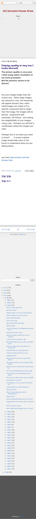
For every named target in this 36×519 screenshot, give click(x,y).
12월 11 (9, 443)
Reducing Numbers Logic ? (14, 332)
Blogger (21, 516)
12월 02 (9, 466)
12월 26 (9, 417)
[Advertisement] (18, 38)
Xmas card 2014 (11, 389)
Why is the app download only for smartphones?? (16, 392)
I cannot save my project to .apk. (16, 339)
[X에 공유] (29, 171)
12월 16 (9, 430)
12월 (6, 298)
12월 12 (9, 440)
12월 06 (9, 456)
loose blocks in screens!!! (14, 380)
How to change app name (14, 307)
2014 (5, 295)
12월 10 (9, 445)
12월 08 (9, 450)
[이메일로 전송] (26, 171)
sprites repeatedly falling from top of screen (19, 399)
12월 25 (9, 419)
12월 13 (9, 437)
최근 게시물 (6, 229)
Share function (10, 325)
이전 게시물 (30, 229)
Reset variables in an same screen (16, 315)
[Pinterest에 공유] (33, 171)
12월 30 (9, 302)
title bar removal (11, 310)
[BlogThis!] (28, 171)
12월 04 (9, 461)
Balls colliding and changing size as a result (19, 408)
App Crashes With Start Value (15, 323)
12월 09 (9, 448)
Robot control (10, 396)
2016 (5, 290)
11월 (6, 472)
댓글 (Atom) (22, 234)
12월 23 (9, 424)
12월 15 (9, 432)
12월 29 (9, 305)
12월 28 (9, 411)
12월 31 (9, 300)
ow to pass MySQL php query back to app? (19, 371)
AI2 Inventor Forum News (18, 11)
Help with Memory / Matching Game (17, 350)
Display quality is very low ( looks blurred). (19, 313)
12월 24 (9, 422)
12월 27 (9, 414)
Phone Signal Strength (13, 318)
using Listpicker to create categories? (17, 387)
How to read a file (11, 320)
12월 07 (9, 453)
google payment (11, 355)
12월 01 (9, 469)
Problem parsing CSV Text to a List (17, 353)
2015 (5, 293)
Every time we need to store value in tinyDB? (20, 377)
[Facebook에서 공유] (31, 171)
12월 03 (9, 463)
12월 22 (9, 427)
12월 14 (9, 435)
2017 (5, 287)
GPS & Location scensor (13, 405)
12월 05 (9, 458)
